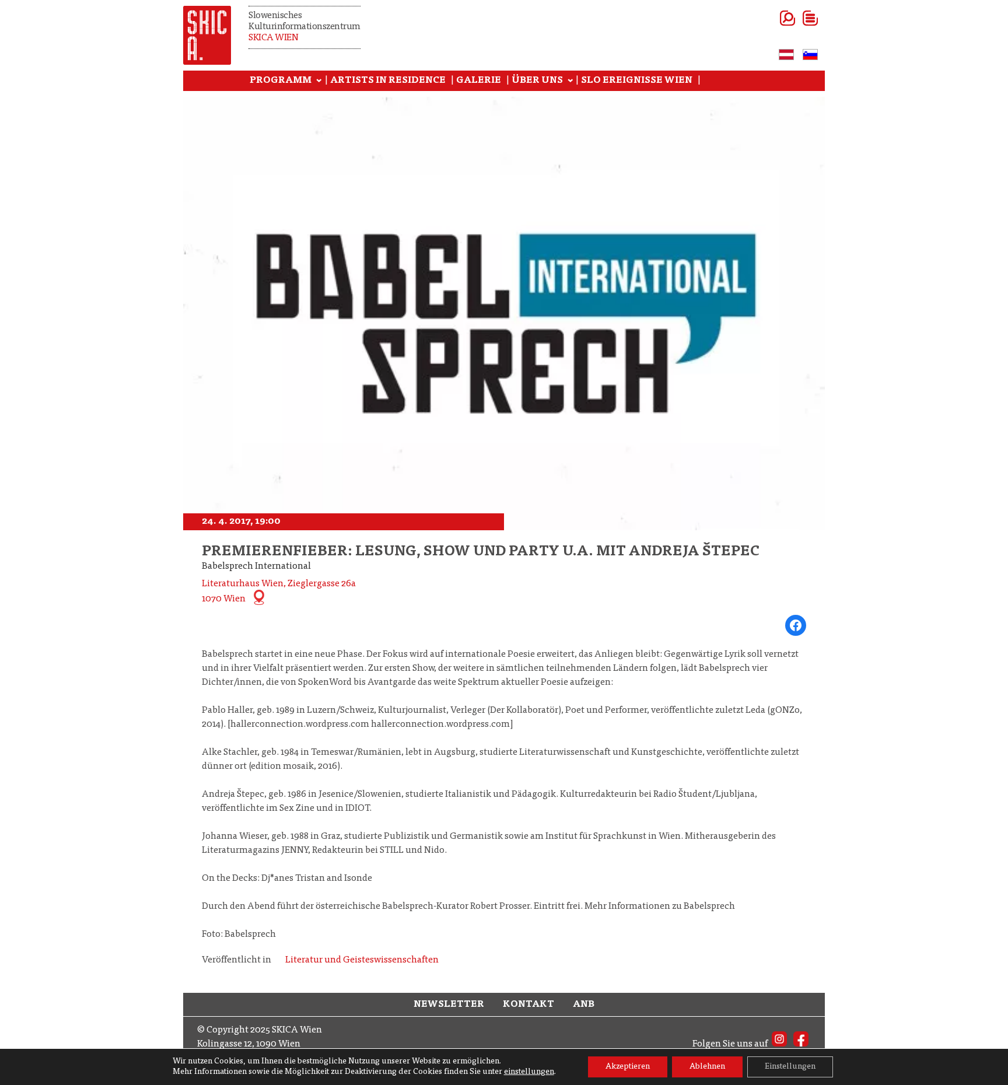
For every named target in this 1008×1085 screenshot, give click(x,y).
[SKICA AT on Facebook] (801, 1044)
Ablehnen (707, 1067)
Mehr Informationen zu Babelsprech (659, 906)
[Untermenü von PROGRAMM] (319, 81)
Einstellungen (790, 1067)
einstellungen (529, 1072)
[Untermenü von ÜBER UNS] (570, 81)
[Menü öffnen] (796, 18)
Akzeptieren (628, 1067)
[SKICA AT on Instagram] (779, 1044)
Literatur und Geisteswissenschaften (362, 960)
